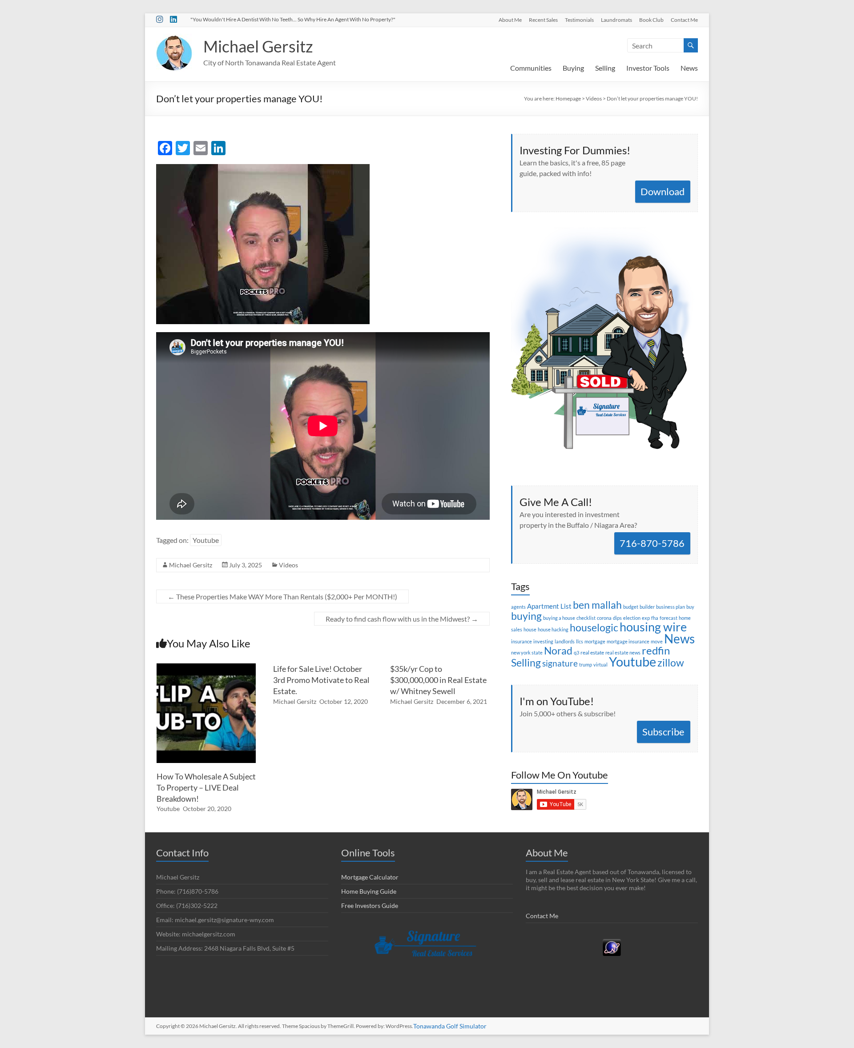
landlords (565, 641)
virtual (600, 664)
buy (690, 607)
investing (543, 641)
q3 (576, 652)
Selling (605, 68)
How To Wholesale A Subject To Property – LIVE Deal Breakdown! (206, 787)
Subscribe (663, 732)
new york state (527, 652)
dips (617, 618)
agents (518, 607)
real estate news (622, 652)
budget (630, 607)
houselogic (594, 627)
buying (526, 616)
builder (647, 607)
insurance (521, 641)
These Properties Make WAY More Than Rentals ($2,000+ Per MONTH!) (282, 596)
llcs (579, 641)
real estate (592, 652)
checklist (586, 618)
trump (585, 664)
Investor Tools (647, 68)
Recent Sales (543, 19)
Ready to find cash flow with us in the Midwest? (402, 618)
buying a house (559, 618)
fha (654, 618)
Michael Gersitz (258, 46)
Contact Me (684, 19)
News (689, 68)
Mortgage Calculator (370, 877)
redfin (656, 650)
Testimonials (579, 19)
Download (662, 191)
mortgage (594, 641)
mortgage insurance (628, 641)
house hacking (553, 629)
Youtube (206, 540)
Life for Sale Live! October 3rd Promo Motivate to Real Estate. (321, 680)
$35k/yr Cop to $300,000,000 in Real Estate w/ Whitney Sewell (438, 680)
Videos (288, 565)
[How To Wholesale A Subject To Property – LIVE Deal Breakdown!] (206, 667)
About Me (510, 19)
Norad (558, 650)
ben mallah (597, 604)
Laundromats (616, 19)
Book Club (651, 19)
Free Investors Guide (369, 905)
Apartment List (549, 606)
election (631, 618)
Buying (573, 68)
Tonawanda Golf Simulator (450, 1026)
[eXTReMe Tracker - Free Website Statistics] (612, 943)
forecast (668, 618)
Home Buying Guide (368, 891)
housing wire (653, 626)
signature (560, 663)
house (530, 629)
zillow (670, 662)
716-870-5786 (652, 543)
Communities (531, 68)
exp (646, 618)
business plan (670, 607)
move (657, 641)
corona (604, 618)
